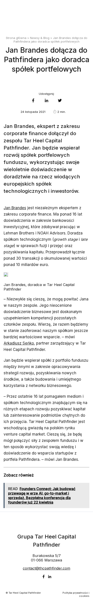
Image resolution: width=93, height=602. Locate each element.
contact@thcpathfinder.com (46, 568)
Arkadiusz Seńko (19, 343)
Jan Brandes (15, 208)
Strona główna (16, 38)
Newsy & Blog (39, 38)
